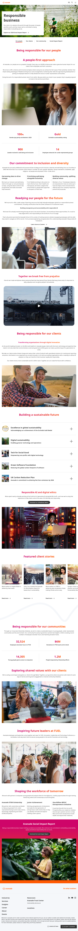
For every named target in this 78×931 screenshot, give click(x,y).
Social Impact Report (56, 41)
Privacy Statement (36, 922)
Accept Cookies (69, 926)
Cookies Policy (25, 922)
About (4, 911)
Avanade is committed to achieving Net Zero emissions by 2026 (32, 480)
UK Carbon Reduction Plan (23, 477)
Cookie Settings (53, 926)
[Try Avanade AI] (69, 2)
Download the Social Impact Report (39, 834)
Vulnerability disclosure (34, 903)
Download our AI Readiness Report (39, 502)
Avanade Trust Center (35, 901)
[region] (39, 923)
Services (5, 901)
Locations (30, 908)
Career (4, 908)
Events (4, 914)
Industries (6, 898)
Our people (19, 41)
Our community (41, 41)
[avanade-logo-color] (6, 2)
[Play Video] (39, 306)
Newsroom (31, 898)
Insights (5, 904)
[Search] (72, 2)
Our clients (29, 41)
